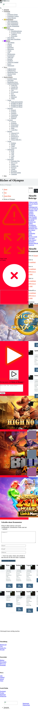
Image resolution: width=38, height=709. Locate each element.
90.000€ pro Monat (16, 103)
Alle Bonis (10, 29)
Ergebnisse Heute (12, 14)
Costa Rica (14, 130)
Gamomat (14, 174)
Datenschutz (26, 705)
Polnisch (13, 118)
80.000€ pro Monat (16, 105)
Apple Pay (14, 85)
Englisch (13, 111)
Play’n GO (14, 162)
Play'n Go (3, 663)
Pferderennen (11, 54)
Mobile (13, 144)
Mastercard (14, 88)
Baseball (9, 59)
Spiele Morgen (11, 18)
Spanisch (13, 113)
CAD (12, 156)
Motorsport (10, 49)
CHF (12, 154)
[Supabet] (22, 595)
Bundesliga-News (12, 72)
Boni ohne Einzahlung (13, 39)
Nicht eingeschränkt (17, 102)
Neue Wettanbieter (12, 24)
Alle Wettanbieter (12, 21)
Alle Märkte (10, 42)
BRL (12, 158)
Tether (13, 98)
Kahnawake (14, 126)
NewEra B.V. (15, 136)
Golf (8, 52)
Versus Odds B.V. (16, 139)
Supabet (29, 591)
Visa (12, 90)
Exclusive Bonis (12, 79)
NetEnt (13, 164)
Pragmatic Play (15, 161)
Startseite (6, 9)
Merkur (2, 660)
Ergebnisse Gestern (13, 16)
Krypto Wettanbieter (13, 26)
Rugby (9, 64)
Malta (12, 128)
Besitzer (9, 131)
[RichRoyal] (33, 569)
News (5, 67)
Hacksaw (14, 167)
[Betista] (12, 569)
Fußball (9, 46)
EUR (12, 151)
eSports (9, 44)
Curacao (13, 121)
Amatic (13, 169)
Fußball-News (11, 70)
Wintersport (10, 65)
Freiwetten (14, 36)
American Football (12, 62)
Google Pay (14, 87)
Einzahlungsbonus (16, 31)
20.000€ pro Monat (16, 107)
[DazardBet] (33, 595)
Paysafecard (14, 92)
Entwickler (10, 159)
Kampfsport (10, 56)
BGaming (14, 171)
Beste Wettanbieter (12, 23)
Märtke (8, 41)
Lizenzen (10, 120)
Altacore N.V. (15, 133)
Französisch (14, 115)
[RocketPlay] (12, 595)
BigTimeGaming (16, 172)
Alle (1, 676)
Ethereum (14, 97)
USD (12, 153)
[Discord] (1, 2)
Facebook (3, 691)
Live (8, 13)
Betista (18, 565)
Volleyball (10, 57)
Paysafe (2, 649)
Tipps (1, 680)
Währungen (10, 149)
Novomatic (3, 662)
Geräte (9, 141)
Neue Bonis (10, 37)
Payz (12, 93)
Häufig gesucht (8, 77)
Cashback (14, 34)
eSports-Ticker (11, 74)
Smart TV (14, 148)
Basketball (10, 47)
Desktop (13, 143)
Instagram (3, 694)
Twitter (2, 693)
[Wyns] (2, 569)
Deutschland (14, 125)
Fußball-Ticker (11, 69)
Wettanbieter (9, 19)
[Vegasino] (22, 569)
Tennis (9, 51)
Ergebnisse (7, 11)
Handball (10, 60)
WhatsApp (3, 696)
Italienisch (14, 116)
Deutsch (13, 110)
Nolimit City (14, 166)
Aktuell (9, 75)
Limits (9, 100)
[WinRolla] (2, 595)
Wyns (8, 565)
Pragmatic (3, 665)
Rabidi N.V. (14, 138)
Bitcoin (13, 95)
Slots (5, 176)
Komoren (14, 123)
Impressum (26, 703)
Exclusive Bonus (16, 32)
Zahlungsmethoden (13, 83)
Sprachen (10, 108)
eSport (2, 679)
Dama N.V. (14, 135)
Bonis (8, 28)
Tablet (13, 146)
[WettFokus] (9, 6)
